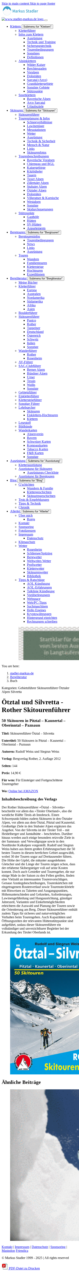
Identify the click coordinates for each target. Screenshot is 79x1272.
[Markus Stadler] (23, 17)
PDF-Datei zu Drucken (24, 1268)
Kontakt (7, 1247)
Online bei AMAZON (23, 791)
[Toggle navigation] (46, 20)
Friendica (22, 1250)
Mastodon (8, 1250)
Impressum (22, 1247)
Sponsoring (58, 1247)
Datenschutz (40, 1247)
